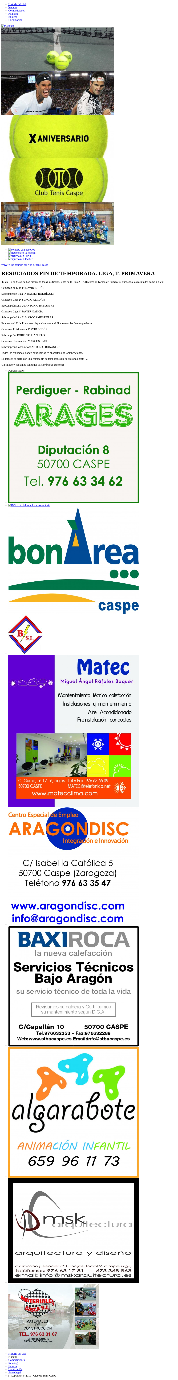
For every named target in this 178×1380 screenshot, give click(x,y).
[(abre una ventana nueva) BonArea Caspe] (73, 612)
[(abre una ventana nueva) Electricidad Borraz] (25, 652)
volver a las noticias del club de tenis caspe (24, 264)
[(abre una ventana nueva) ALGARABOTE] (73, 1176)
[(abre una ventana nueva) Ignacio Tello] (73, 1282)
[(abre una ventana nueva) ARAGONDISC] (73, 924)
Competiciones (16, 10)
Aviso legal (14, 1372)
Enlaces (12, 16)
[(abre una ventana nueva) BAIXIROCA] (73, 1045)
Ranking (13, 13)
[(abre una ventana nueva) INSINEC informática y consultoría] (29, 505)
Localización (15, 19)
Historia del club (17, 4)
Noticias (12, 7)
